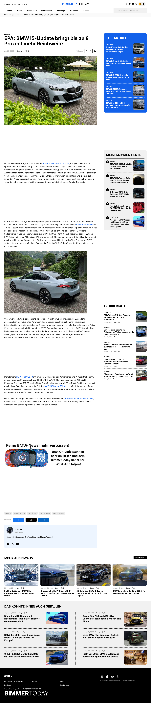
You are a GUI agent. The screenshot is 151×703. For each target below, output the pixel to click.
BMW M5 (107, 357)
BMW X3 (107, 342)
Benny (19, 51)
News (19, 11)
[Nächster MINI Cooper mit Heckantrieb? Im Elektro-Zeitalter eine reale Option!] (138, 221)
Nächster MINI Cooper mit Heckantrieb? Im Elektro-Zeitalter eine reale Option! (120, 223)
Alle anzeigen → (140, 557)
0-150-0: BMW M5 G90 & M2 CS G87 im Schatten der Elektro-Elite (21, 655)
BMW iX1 (109, 86)
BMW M (113, 203)
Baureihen (31, 11)
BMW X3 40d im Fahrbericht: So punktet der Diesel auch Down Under (118, 346)
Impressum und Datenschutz (14, 681)
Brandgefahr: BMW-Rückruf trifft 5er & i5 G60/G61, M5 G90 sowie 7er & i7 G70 (57, 593)
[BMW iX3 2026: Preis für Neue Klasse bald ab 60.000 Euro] (138, 76)
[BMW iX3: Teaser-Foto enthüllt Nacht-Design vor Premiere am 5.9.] (138, 179)
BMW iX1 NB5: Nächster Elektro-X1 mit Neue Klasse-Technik (118, 91)
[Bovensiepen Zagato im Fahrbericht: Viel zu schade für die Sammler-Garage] (141, 331)
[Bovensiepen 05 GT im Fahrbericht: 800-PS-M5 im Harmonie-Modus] (141, 361)
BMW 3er (109, 100)
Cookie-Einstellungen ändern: (13, 689)
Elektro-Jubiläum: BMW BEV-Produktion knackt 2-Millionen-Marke (19, 593)
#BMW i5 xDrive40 (58, 513)
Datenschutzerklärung (32, 689)
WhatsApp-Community (21, 4)
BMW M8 (113, 189)
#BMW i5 (8, 513)
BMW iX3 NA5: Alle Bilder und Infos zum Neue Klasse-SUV (118, 63)
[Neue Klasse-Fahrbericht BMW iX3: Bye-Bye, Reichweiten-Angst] (138, 48)
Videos (86, 11)
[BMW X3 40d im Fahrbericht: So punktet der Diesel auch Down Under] (141, 346)
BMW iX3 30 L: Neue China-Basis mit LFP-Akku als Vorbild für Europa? (22, 638)
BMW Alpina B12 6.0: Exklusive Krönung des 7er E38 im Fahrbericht (117, 317)
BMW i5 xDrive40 (24, 377)
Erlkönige (61, 11)
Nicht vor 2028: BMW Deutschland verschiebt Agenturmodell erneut (101, 655)
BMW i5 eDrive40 (84, 224)
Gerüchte (74, 11)
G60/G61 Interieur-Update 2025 (78, 398)
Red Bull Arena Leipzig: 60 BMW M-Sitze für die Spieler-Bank (120, 208)
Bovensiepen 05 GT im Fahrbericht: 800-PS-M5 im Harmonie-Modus (116, 361)
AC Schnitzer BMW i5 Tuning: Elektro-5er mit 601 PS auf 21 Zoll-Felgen (92, 593)
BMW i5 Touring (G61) (54, 386)
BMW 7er (107, 312)
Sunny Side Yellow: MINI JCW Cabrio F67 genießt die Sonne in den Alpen (102, 619)
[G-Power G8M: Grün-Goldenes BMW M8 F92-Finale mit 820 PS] (138, 193)
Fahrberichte (46, 11)
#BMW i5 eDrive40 (19, 513)
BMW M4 (107, 327)
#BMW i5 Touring (45, 513)
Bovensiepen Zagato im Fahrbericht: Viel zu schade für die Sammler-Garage (119, 332)
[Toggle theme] (142, 4)
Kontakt (34, 681)
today (75, 4)
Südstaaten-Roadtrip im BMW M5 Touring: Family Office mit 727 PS (118, 375)
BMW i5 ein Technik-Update (56, 163)
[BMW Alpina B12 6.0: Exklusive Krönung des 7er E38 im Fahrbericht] (141, 316)
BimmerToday (9, 15)
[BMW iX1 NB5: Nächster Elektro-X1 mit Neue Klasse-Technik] (138, 90)
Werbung (7, 4)
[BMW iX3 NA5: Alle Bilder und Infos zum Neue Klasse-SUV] (138, 62)
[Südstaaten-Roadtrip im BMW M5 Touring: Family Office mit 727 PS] (141, 375)
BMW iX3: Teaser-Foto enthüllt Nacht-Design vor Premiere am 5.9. (120, 180)
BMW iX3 (109, 45)
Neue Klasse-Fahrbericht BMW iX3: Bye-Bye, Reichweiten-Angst (117, 49)
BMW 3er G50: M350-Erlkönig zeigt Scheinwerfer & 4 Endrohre (118, 105)
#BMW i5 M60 (32, 513)
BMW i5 (27, 15)
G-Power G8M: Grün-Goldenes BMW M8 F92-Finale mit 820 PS (121, 194)
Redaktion (117, 322)
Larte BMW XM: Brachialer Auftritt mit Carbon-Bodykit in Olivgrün (101, 636)
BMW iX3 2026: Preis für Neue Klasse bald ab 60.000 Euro (118, 77)
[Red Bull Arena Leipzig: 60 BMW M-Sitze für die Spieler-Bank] (138, 207)
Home (9, 11)
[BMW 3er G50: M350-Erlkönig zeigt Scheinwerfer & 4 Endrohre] (138, 104)
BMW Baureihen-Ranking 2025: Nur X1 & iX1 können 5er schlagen (129, 592)
